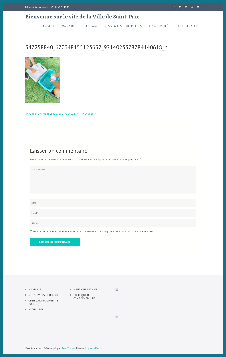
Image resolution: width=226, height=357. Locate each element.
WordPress (96, 348)
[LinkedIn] (186, 6)
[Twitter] (180, 6)
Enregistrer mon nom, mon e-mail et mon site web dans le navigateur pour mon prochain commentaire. (93, 231)
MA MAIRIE (68, 26)
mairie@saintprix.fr (38, 7)
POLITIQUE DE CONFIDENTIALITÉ (84, 296)
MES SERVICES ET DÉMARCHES (123, 26)
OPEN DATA (90, 26)
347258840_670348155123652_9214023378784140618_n (60, 113)
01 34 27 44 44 (61, 7)
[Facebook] (174, 6)
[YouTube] (198, 6)
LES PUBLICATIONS (188, 26)
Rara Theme (68, 348)
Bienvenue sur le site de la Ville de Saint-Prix (82, 17)
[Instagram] (192, 6)
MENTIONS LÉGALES (85, 289)
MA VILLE (48, 26)
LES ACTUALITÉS (159, 26)
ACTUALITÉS (35, 309)
